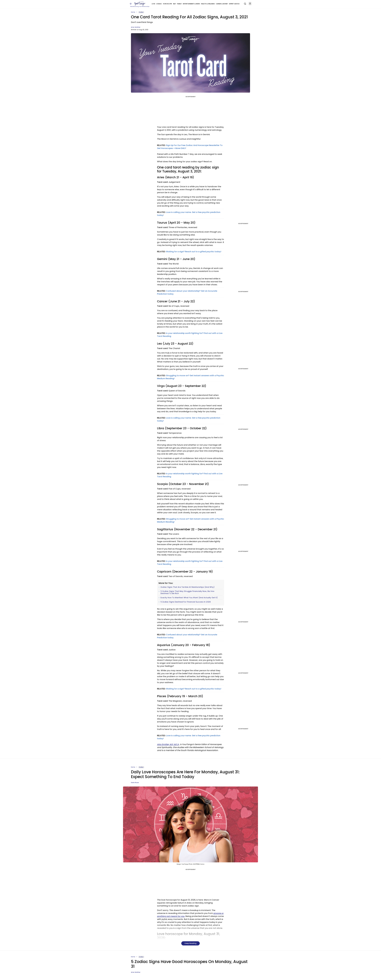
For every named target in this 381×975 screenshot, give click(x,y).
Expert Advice (234, 4)
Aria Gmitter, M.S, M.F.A (168, 744)
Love (153, 4)
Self (174, 4)
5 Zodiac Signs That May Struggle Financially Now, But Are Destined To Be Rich (187, 592)
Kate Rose (135, 783)
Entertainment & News (191, 4)
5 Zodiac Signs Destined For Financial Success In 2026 (186, 602)
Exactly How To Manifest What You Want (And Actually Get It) (189, 598)
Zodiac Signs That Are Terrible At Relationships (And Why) (188, 587)
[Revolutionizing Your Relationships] (139, 4)
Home (133, 12)
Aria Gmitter (135, 27)
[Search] (244, 3)
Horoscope (167, 4)
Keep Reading (190, 943)
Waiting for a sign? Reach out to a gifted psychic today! (193, 251)
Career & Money (222, 4)
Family (179, 4)
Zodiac (159, 4)
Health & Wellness (208, 4)
